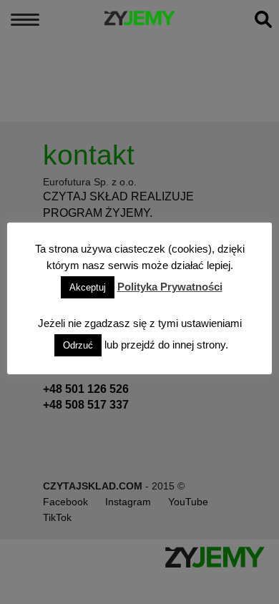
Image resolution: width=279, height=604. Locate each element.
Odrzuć (78, 345)
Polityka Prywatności (169, 287)
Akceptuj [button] (87, 287)
